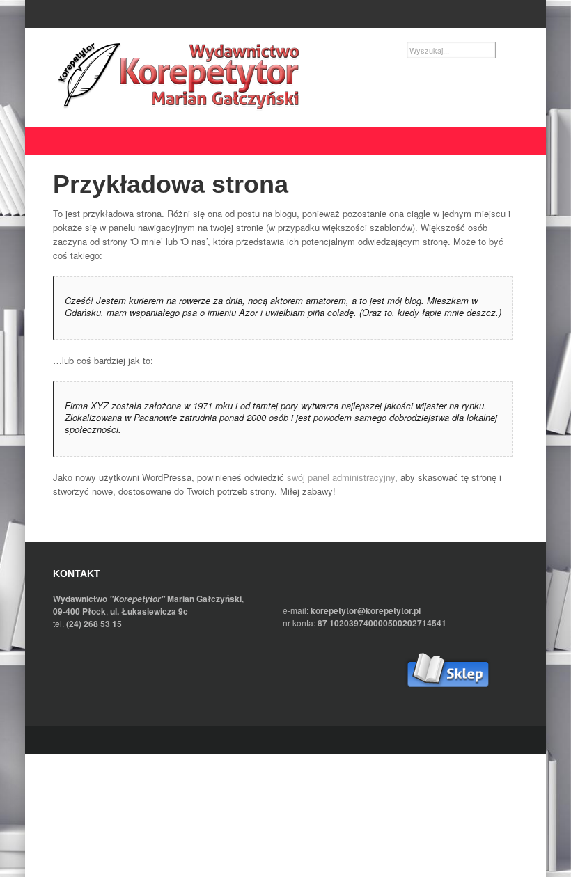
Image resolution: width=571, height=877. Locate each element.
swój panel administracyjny (341, 477)
